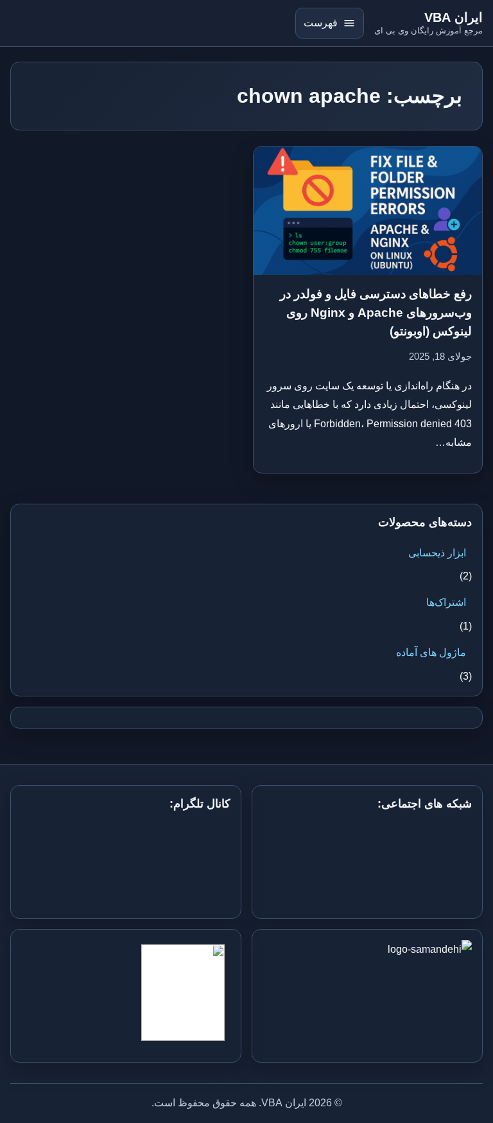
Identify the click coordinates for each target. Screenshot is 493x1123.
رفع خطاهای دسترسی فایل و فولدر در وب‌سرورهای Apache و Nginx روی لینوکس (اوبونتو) (376, 312)
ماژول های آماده (431, 652)
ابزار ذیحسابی (437, 552)
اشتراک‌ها (446, 602)
